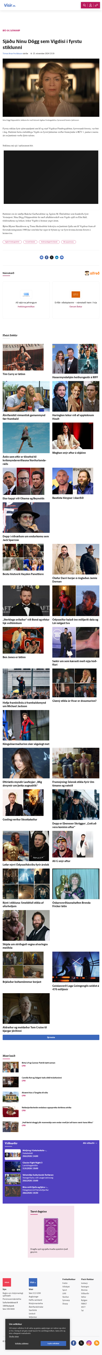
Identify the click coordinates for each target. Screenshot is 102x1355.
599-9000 (11, 1309)
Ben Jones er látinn (14, 657)
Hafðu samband (35, 1300)
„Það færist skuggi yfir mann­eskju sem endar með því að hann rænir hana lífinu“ (57, 1123)
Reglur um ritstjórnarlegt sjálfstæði (13, 1294)
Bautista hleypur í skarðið (68, 498)
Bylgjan (84, 1300)
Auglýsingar (33, 1297)
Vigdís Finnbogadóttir (12, 242)
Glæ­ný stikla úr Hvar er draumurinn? (74, 701)
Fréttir (65, 1283)
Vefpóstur (33, 1317)
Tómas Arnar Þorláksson (13, 54)
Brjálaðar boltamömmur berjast (22, 982)
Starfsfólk (33, 1310)
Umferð (32, 1314)
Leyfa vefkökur (53, 1343)
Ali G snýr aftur (61, 861)
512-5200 (37, 1293)
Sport (64, 1290)
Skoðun (65, 1297)
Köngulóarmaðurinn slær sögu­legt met (26, 744)
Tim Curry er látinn (14, 374)
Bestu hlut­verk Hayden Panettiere (23, 574)
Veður (83, 1297)
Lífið (64, 1294)
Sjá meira (51, 1038)
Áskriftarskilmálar (36, 1307)
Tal (82, 1311)
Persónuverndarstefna (12, 1299)
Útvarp (65, 1304)
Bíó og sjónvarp (68, 242)
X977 (83, 1307)
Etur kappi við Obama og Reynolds (23, 498)
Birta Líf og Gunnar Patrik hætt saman (38, 1063)
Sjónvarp (66, 1300)
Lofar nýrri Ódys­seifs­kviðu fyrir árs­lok (26, 865)
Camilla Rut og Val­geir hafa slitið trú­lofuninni (42, 1078)
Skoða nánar (14, 1337)
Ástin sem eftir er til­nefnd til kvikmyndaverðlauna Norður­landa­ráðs (24, 460)
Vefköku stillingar (22, 1343)
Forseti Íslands (30, 242)
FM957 (84, 1304)
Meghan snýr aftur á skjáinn (69, 453)
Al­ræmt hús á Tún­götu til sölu (35, 1093)
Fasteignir (85, 1287)
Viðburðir (85, 1294)
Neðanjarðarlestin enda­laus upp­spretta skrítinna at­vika (46, 1108)
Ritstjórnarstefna (36, 1304)
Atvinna (84, 1290)
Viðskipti (66, 1287)
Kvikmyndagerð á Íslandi (49, 242)
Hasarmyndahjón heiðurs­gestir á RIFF (75, 377)
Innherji (84, 1283)
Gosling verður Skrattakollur (20, 819)
